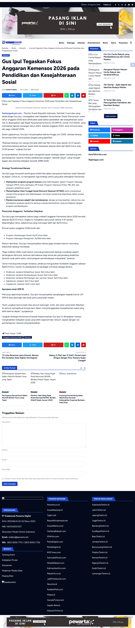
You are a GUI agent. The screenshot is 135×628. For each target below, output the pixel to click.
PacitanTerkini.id (99, 557)
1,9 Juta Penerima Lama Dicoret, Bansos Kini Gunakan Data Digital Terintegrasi (20, 356)
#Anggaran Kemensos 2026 (12, 337)
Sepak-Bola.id (53, 605)
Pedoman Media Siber (12, 570)
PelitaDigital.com (55, 541)
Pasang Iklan (7, 576)
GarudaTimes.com (55, 600)
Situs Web (6, 469)
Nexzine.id (52, 584)
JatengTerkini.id (99, 515)
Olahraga (70, 43)
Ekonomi (6, 55)
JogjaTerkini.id (98, 520)
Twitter (95, 135)
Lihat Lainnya (111, 116)
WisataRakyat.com (55, 563)
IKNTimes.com (54, 552)
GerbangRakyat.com (56, 531)
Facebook (96, 130)
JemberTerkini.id (99, 541)
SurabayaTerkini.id (100, 531)
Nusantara (123, 43)
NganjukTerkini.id (100, 563)
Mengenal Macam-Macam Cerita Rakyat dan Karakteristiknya (115, 72)
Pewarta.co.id (53, 504)
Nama (5, 450)
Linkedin (118, 141)
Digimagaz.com (96, 159)
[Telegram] (72, 95)
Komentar (6, 422)
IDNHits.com (53, 536)
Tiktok (117, 135)
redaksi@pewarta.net (18, 537)
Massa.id (51, 594)
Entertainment (94, 43)
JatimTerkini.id (99, 510)
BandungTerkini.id (100, 526)
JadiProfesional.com (56, 579)
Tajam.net (51, 515)
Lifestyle (81, 43)
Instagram (118, 130)
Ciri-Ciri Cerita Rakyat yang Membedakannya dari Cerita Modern (117, 57)
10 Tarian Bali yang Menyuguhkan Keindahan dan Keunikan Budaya (117, 102)
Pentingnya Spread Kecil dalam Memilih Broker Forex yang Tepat (14, 397)
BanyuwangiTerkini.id (102, 547)
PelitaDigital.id (54, 547)
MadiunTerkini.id (99, 552)
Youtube (95, 141)
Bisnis (105, 43)
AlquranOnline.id (55, 610)
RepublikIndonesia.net (57, 520)
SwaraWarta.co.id (55, 526)
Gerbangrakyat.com (12, 113)
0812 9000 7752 (32, 542)
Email (5, 460)
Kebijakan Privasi (10, 560)
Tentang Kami (8, 554)
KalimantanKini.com (56, 568)
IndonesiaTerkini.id (100, 504)
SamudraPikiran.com (56, 557)
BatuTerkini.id (98, 536)
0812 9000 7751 (15, 542)
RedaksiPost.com (55, 589)
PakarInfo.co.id (54, 573)
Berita (61, 43)
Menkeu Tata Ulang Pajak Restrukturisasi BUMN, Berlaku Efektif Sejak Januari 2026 (43, 397)
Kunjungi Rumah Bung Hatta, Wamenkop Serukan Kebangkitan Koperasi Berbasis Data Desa (72, 398)
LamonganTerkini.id (101, 573)
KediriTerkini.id (99, 568)
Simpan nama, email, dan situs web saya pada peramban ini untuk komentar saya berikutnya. (41, 478)
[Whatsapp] (66, 95)
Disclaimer (7, 565)
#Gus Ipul (27, 337)
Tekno (113, 43)
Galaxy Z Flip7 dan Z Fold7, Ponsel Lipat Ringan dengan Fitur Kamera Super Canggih (67, 358)
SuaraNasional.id (54, 510)
